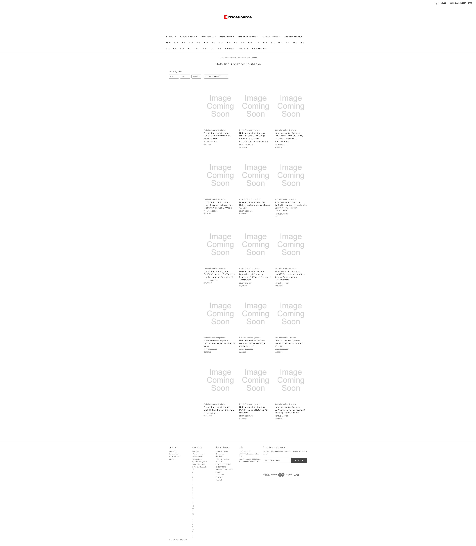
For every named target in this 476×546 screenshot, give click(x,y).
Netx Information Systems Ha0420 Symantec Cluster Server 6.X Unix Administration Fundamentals (291, 275)
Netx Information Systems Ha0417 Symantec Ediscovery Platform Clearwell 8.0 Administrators (289, 137)
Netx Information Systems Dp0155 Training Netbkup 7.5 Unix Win (253, 410)
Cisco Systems (222, 451)
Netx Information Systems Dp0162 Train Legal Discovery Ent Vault (220, 343)
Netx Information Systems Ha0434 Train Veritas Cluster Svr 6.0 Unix (290, 343)
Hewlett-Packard (222, 459)
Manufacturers (187, 36)
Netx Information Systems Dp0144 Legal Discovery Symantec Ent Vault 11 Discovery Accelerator (254, 275)
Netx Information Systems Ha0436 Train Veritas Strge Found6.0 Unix (252, 343)
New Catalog (226, 36)
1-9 (167, 42)
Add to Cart (220, 108)
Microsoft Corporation (225, 469)
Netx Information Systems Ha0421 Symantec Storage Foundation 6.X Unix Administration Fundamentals (253, 137)
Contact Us (243, 49)
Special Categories (247, 36)
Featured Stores (270, 36)
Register (462, 3)
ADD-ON (219, 462)
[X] (436, 3)
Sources (170, 36)
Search (444, 3)
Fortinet (219, 456)
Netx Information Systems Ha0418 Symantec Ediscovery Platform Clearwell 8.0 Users (218, 205)
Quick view (220, 104)
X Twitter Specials (293, 36)
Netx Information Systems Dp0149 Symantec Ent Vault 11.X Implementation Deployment (219, 274)
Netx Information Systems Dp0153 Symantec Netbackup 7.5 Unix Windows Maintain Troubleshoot (291, 206)
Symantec (220, 454)
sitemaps (229, 49)
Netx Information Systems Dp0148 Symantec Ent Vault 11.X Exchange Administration (290, 410)
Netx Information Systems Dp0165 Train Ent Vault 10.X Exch (219, 408)
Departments (207, 36)
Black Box (220, 475)
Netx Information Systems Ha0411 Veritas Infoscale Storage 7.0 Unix (254, 205)
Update (196, 77)
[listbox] (220, 76)
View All (219, 480)
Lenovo (219, 472)
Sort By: (208, 76)
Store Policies (259, 49)
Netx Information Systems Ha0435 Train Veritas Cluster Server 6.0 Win (217, 136)
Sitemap (172, 459)
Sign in (453, 3)
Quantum (219, 477)
